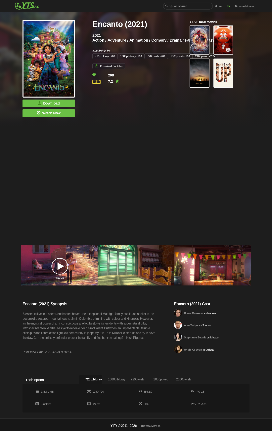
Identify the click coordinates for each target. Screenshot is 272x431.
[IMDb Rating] (99, 81)
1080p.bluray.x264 (131, 56)
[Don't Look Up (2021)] (223, 73)
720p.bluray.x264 (105, 56)
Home (218, 6)
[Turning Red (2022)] (223, 40)
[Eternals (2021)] (199, 73)
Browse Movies (244, 6)
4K (228, 6)
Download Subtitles (111, 66)
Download (51, 103)
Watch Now (51, 113)
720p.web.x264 (156, 56)
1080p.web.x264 (180, 56)
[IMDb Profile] (178, 313)
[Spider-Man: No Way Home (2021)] (199, 40)
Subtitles (46, 404)
